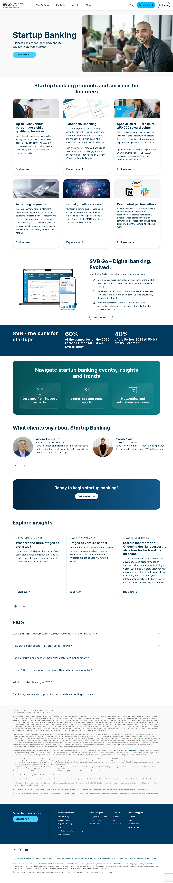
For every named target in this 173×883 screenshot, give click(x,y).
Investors (61, 827)
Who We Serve (42, 5)
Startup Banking (63, 817)
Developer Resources (136, 827)
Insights (75, 5)
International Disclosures (123, 859)
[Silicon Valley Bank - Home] (14, 5)
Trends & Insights (96, 813)
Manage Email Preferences (100, 859)
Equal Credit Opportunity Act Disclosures (71, 859)
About (89, 5)
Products (60, 5)
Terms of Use (18, 859)
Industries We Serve (65, 834)
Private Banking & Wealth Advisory (70, 831)
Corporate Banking (64, 824)
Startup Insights (94, 824)
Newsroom (116, 824)
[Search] (132, 5)
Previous (16, 466)
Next (24, 466)
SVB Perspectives (95, 820)
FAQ (114, 820)
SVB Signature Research (98, 817)
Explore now (124, 242)
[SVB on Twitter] (20, 850)
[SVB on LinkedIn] (14, 850)
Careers (115, 817)
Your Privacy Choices (145, 859)
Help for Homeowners (44, 859)
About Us (116, 813)
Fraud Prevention (134, 824)
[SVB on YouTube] (26, 850)
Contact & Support (135, 813)
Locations (131, 817)
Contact (130, 820)
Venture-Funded (63, 820)
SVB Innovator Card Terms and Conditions (121, 751)
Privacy (29, 859)
